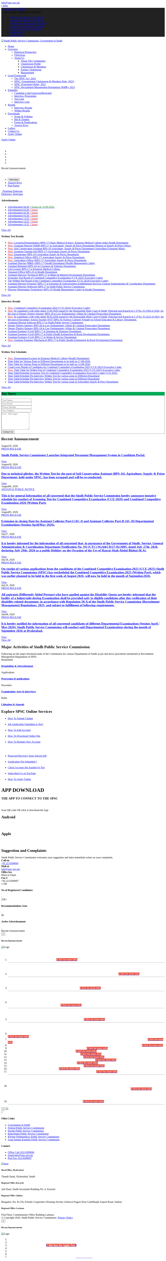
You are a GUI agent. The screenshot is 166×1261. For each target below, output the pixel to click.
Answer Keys (21, 125)
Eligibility (13, 90)
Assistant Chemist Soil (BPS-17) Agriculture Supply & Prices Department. (49, 251)
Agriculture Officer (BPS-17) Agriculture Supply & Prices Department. (47, 260)
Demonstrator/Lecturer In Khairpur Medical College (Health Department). (49, 358)
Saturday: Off (17, 32)
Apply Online (15, 134)
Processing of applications (15, 678)
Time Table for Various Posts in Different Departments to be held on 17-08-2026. (49, 361)
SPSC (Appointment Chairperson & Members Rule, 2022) (44, 81)
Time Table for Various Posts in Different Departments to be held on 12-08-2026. (49, 364)
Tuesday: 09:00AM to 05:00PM (26, 20)
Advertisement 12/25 (23, 221)
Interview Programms (25, 96)
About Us (19, 58)
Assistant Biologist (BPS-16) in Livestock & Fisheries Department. (42, 266)
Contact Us (13, 131)
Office (21, 1152)
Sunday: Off (16, 35)
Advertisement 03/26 (23, 209)
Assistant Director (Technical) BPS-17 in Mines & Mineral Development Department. (51, 275)
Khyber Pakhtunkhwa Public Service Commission (33, 1136)
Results (11, 104)
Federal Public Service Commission (26, 1128)
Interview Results (23, 107)
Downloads (14, 113)
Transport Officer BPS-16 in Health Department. (33, 272)
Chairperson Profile (31, 63)
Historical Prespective (25, 52)
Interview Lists (22, 102)
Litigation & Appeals (12, 704)
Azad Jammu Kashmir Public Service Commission (33, 1139)
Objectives (19, 55)
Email (20, 1155)
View (4, 461)
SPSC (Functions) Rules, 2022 (30, 84)
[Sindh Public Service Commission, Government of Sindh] (31, 40)
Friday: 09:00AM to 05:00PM (25, 29)
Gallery (11, 128)
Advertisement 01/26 (23, 215)
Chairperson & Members (33, 66)
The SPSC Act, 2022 (25, 78)
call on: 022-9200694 (15, 9)
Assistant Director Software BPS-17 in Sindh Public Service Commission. (45, 322)
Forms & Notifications (25, 122)
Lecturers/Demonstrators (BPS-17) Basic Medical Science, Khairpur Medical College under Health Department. (68, 242)
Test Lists (19, 99)
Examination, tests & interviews (18, 691)
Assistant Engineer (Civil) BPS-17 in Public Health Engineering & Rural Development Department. (59, 334)
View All (6, 230)
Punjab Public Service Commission (26, 1130)
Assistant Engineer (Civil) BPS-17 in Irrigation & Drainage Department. (45, 331)
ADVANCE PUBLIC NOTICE (18, 489)
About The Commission (33, 61)
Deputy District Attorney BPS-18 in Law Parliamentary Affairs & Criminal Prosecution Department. (59, 325)
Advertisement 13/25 (23, 218)
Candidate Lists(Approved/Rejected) (33, 93)
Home (11, 46)
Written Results (22, 110)
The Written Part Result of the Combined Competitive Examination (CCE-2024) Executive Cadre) (58, 280)
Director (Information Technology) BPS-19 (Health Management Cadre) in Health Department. (56, 289)
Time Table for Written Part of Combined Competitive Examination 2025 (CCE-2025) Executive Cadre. (64, 370)
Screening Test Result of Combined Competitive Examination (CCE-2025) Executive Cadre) (55, 277)
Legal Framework (17, 75)
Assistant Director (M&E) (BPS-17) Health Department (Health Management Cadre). (51, 263)
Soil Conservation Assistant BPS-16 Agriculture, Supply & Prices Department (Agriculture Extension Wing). (66, 248)
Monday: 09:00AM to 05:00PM (26, 17)
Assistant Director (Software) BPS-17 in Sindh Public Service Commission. (46, 286)
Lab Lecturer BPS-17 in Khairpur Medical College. (34, 269)
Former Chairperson (31, 69)
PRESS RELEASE (11, 448)
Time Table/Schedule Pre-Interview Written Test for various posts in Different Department (54, 376)
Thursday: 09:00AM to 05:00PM (27, 26)
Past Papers (13, 185)
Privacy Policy (65, 1217)
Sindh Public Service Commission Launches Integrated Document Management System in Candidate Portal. (73, 455)
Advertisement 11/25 (22, 224)
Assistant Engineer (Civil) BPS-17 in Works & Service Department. (42, 337)
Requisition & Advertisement (17, 666)
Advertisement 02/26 (23, 212)
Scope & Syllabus (23, 116)
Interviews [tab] (14, 179)
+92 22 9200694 (9, 863)
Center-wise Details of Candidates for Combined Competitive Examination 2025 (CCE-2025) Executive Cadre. (65, 367)
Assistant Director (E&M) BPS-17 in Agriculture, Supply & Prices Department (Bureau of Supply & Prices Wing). (69, 245)
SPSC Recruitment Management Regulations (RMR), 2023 (44, 87)
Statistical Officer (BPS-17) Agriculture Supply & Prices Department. (46, 257)
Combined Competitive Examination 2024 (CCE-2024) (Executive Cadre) (49, 308)
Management (27, 72)
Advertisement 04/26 (31, 207)
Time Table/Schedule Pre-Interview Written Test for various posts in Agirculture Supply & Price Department (63, 381)
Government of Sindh (19, 1125)
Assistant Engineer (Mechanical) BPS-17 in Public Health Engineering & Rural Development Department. (65, 340)
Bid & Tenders (21, 119)
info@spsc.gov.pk (10, 2)
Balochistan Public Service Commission (28, 1133)
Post (20, 1158)
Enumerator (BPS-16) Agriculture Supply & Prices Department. (43, 254)
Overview (13, 49)
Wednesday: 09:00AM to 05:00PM (28, 23)
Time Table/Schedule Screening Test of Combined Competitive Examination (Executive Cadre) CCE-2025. (63, 373)
